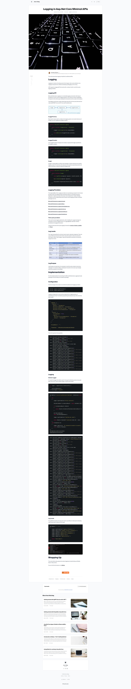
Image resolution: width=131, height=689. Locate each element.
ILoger (32, 84)
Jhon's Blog (37, 2)
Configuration (32, 92)
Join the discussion (82, 586)
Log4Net (80, 225)
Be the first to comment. (69, 589)
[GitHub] (65, 668)
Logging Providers (33, 85)
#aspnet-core (51, 579)
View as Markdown (74, 12)
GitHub (63, 565)
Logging (31, 78)
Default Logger (33, 95)
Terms (69, 676)
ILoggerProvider (33, 82)
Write (99, 1)
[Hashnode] (67, 668)
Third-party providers (34, 86)
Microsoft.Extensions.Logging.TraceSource (57, 214)
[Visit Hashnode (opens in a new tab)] (65, 684)
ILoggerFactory (33, 81)
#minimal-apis (62, 579)
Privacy (65, 676)
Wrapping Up (32, 98)
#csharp (68, 579)
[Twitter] (63, 668)
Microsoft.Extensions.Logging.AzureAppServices (59, 206)
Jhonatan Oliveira (54, 72)
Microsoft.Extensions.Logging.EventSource (57, 211)
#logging (56, 579)
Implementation (33, 91)
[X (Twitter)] (58, 72)
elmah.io (72, 225)
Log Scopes (32, 89)
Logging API (32, 79)
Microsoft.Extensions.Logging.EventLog (57, 209)
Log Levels (32, 88)
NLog (51, 227)
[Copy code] (81, 124)
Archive (62, 676)
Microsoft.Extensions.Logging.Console (56, 201)
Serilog (75, 225)
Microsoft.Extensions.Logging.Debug (56, 204)
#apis (72, 579)
